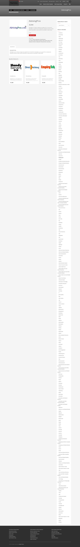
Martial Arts (61, 314)
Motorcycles (61, 331)
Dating (60, 126)
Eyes (59, 177)
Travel (60, 501)
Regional (60, 412)
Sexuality (60, 435)
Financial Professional (63, 196)
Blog (60, 1)
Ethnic (60, 174)
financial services (43, 41)
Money (60, 329)
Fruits (60, 217)
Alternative (61, 43)
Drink (60, 139)
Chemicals (60, 91)
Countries (60, 119)
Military (60, 325)
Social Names (11, 535)
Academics (61, 32)
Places (60, 379)
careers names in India (48, 40)
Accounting (61, 34)
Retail (60, 420)
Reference (60, 407)
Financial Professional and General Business (63, 199)
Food (59, 215)
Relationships (61, 414)
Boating (60, 82)
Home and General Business (64, 250)
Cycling (60, 125)
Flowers (60, 213)
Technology (61, 478)
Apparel (60, 51)
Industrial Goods (62, 279)
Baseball (60, 75)
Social (60, 450)
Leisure (60, 302)
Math (60, 316)
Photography (61, 375)
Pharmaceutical (61, 360)
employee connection (32, 41)
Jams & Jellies (61, 294)
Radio (60, 392)
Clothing (60, 97)
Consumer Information (63, 115)
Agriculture (61, 40)
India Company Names (52, 1)
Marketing (60, 313)
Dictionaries (61, 130)
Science (60, 427)
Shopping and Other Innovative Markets (64, 442)
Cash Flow (60, 88)
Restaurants (61, 418)
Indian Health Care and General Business (62, 269)
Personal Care (61, 355)
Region (60, 411)
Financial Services (43, 39)
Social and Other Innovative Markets (63, 455)
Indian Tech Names (62, 278)
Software (60, 461)
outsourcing (48, 41)
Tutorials (60, 503)
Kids (59, 296)
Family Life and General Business (62, 184)
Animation (60, 47)
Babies (60, 69)
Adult (60, 36)
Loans (60, 305)
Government (61, 239)
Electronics (61, 155)
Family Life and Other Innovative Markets (62, 187)
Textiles (60, 490)
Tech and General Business (64, 472)
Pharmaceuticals (62, 362)
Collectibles (61, 99)
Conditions (61, 110)
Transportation (61, 499)
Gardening (61, 228)
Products (60, 385)
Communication (61, 102)
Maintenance (61, 309)
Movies (60, 333)
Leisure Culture (61, 303)
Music (60, 337)
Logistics (60, 307)
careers (32, 40)
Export (60, 176)
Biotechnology (61, 80)
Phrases (60, 377)
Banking (60, 71)
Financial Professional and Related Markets (63, 205)
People (60, 351)
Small (60, 446)
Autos (60, 64)
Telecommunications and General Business (63, 488)
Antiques (60, 49)
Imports (60, 261)
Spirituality (61, 464)
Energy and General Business (64, 161)
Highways (60, 244)
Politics (60, 381)
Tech (59, 470)
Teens (60, 483)
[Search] (68, 25)
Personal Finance (62, 357)
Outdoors (60, 348)
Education (60, 147)
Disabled (60, 132)
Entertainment (61, 165)
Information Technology (63, 281)
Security (60, 431)
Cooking (60, 117)
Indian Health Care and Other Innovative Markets (63, 272)
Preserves (60, 383)
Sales (60, 425)
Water (60, 514)
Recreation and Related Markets (62, 405)
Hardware (60, 240)
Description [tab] (12, 46)
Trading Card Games (62, 496)
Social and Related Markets (64, 457)
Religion (60, 416)
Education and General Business (62, 149)
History (60, 246)
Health (60, 242)
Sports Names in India (63, 466)
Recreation (61, 396)
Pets (59, 359)
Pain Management (62, 349)
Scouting (60, 429)
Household (61, 255)
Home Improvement (62, 253)
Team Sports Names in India (64, 468)
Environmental (61, 168)
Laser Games (61, 298)
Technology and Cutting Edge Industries (63, 481)
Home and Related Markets (64, 252)
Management (61, 311)
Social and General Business (64, 452)
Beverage (60, 77)
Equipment (61, 172)
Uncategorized (61, 505)
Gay (59, 229)
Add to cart (32, 35)
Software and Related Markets (64, 462)
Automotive (61, 62)
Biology (60, 78)
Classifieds (61, 95)
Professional (61, 386)
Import (60, 259)
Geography (61, 235)
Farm (60, 192)
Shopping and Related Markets (64, 445)
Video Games (61, 511)
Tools (60, 492)
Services (60, 433)
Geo (59, 233)
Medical (60, 320)
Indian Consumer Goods (63, 264)
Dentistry (60, 128)
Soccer (60, 448)
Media (60, 318)
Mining (60, 327)
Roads (60, 422)
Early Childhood (61, 141)
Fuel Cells (60, 218)
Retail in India (11, 533)
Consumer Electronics (63, 113)
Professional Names (12, 536)
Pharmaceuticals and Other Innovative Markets (63, 368)
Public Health (61, 388)
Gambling (60, 222)
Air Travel (60, 42)
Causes (60, 90)
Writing (60, 522)
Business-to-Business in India (64, 84)
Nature (60, 340)
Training (60, 498)
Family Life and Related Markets (62, 190)
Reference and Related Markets (64, 409)
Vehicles (60, 509)
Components (61, 104)
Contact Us (57, 1)
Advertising (61, 38)
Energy (60, 159)
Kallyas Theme (21, 544)
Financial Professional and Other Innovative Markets (63, 202)
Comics (60, 101)
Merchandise (61, 322)
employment (38, 41)
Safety (60, 424)
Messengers (61, 324)
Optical (60, 346)
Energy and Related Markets (64, 163)
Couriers (60, 121)
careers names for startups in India (38, 40)
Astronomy (61, 58)
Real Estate (61, 394)
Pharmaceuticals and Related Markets (63, 371)
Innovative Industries (62, 283)
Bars (59, 73)
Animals (60, 45)
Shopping (60, 436)
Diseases (60, 136)
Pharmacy (60, 374)
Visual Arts (61, 512)
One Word (60, 344)
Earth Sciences (61, 145)
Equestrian (61, 170)
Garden (60, 226)
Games (60, 224)
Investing (60, 290)
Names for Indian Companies (44, 1)
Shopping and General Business (62, 439)
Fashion (60, 194)
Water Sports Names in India (64, 516)
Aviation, (60, 67)
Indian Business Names (63, 263)
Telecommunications (62, 485)
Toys (59, 494)
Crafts (60, 123)
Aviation (60, 66)
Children (60, 93)
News (60, 342)
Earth (60, 143)
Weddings (60, 518)
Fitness (60, 211)
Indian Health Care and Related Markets (64, 275)
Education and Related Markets (64, 152)
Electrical (60, 153)
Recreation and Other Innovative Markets (62, 402)
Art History (61, 55)
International (61, 287)
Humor (60, 257)
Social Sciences (61, 459)
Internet (60, 289)
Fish (59, 209)
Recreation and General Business (62, 398)
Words (60, 520)
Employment (37, 39)
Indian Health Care (62, 266)
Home (38, 1)
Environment (61, 166)
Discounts (60, 134)
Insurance (60, 285)
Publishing (61, 390)
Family (60, 179)
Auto (59, 60)
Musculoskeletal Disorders (63, 335)
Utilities (60, 507)
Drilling (60, 137)
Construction (61, 112)
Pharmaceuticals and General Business (63, 365)
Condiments (61, 108)
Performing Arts (61, 353)
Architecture (61, 53)
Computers (61, 106)
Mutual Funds (61, 338)
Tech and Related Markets (63, 477)
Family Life (61, 181)
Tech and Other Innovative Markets (63, 474)
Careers (34, 39)
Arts (59, 56)
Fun (59, 220)
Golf (59, 237)
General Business (62, 231)
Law (59, 300)
